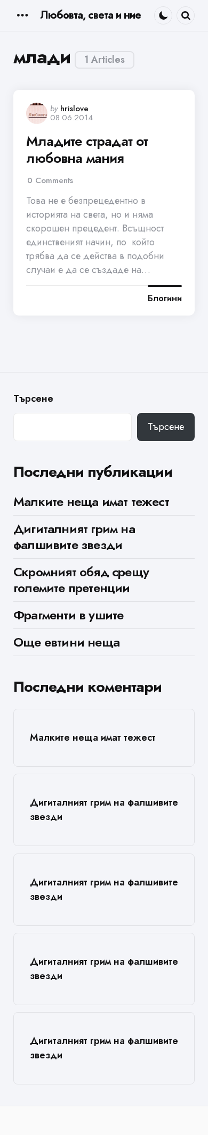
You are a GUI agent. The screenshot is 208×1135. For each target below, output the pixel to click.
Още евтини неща (66, 642)
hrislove (74, 108)
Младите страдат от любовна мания (87, 149)
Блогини (165, 298)
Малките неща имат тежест (91, 501)
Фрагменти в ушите (68, 615)
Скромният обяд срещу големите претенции (81, 579)
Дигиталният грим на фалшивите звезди (74, 536)
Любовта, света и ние (90, 15)
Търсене (33, 398)
